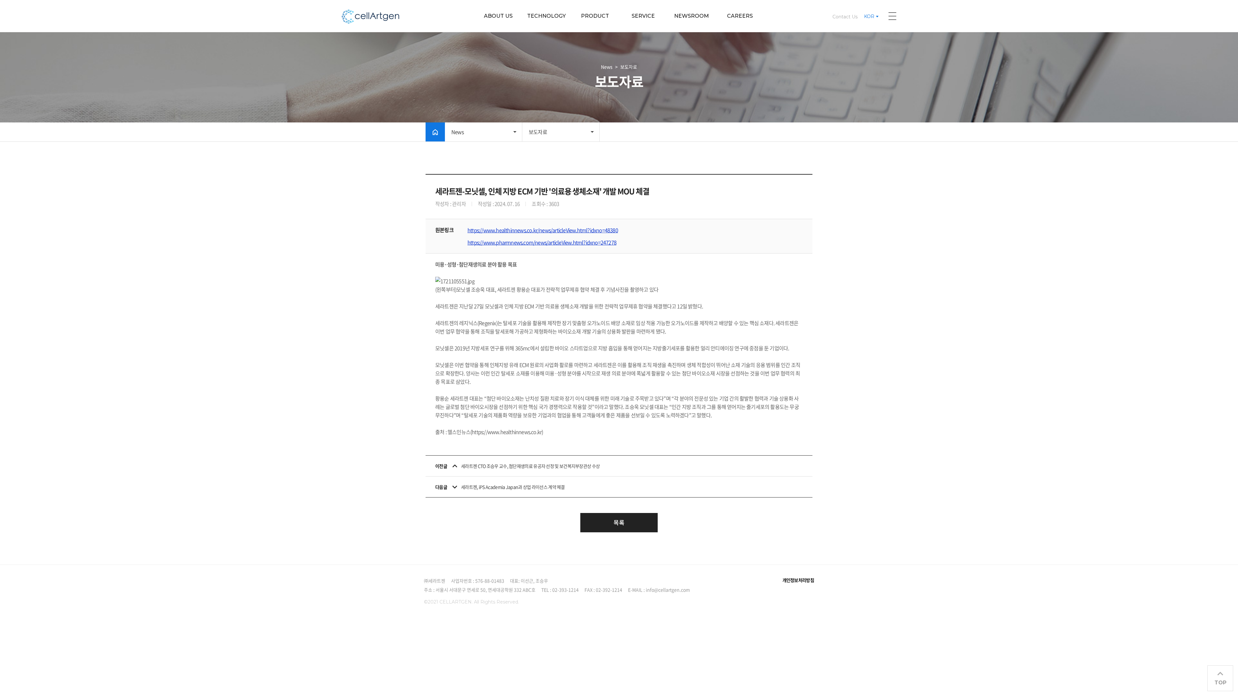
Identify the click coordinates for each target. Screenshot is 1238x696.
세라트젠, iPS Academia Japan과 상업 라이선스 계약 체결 (513, 487)
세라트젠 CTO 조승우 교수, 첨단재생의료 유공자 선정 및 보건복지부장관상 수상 (530, 466)
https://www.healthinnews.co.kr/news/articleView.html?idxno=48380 (542, 230)
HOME (435, 131)
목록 (619, 522)
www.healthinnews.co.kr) (515, 432)
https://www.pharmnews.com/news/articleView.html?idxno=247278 (541, 242)
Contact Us (845, 17)
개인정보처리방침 (798, 580)
